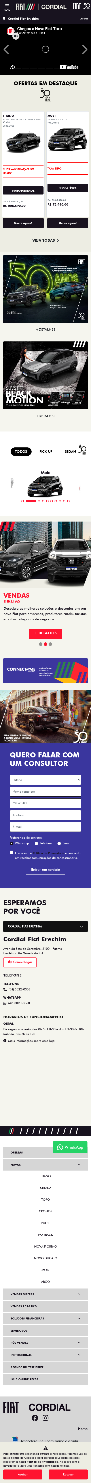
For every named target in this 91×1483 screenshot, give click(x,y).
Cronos (45, 1211)
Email (66, 843)
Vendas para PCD (24, 1306)
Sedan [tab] (70, 452)
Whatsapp (22, 843)
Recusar (68, 1474)
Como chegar (22, 962)
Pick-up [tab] (46, 452)
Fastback (45, 1234)
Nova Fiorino (45, 1246)
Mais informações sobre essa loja (31, 1040)
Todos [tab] (21, 452)
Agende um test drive (27, 1367)
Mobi (45, 1270)
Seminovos (19, 1330)
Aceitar (23, 1474)
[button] (7, 49)
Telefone (46, 843)
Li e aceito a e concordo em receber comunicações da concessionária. (47, 855)
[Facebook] (35, 1418)
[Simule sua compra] (56, 1418)
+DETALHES (45, 329)
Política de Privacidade (48, 853)
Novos (16, 1164)
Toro (45, 1199)
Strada (45, 1188)
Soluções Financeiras (27, 1318)
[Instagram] (45, 1418)
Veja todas (43, 240)
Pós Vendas (19, 1342)
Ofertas (17, 1152)
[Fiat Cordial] (41, 7)
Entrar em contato (45, 869)
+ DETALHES (45, 633)
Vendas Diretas (22, 1294)
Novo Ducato (45, 1258)
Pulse (45, 1223)
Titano (45, 1176)
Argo (45, 1281)
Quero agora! (23, 223)
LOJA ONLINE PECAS (24, 1379)
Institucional (21, 1355)
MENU (7, 9)
